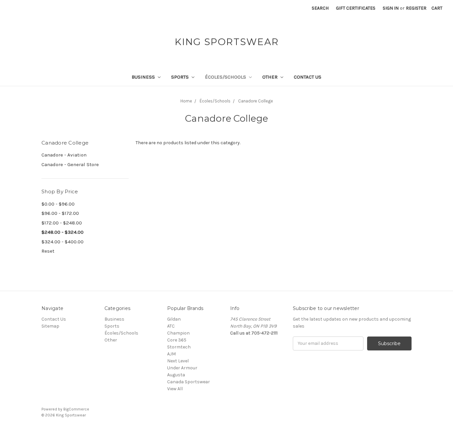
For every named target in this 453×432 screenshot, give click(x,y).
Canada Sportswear (188, 382)
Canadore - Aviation (64, 155)
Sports (180, 77)
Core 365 (176, 340)
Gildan (174, 319)
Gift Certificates (355, 8)
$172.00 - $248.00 (61, 223)
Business (144, 77)
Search (320, 8)
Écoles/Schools (226, 77)
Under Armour (182, 368)
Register (416, 8)
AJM (171, 354)
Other (270, 77)
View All (175, 389)
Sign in (391, 8)
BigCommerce (76, 409)
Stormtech (179, 347)
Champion (178, 333)
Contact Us (307, 77)
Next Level (178, 361)
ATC (171, 326)
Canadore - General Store (70, 164)
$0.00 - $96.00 (58, 204)
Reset (47, 251)
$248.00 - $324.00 (62, 232)
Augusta (176, 375)
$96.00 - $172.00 (60, 213)
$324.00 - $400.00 (62, 242)
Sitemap (50, 326)
